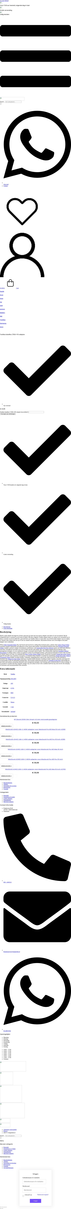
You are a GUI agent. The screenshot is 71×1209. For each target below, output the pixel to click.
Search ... (2, 101)
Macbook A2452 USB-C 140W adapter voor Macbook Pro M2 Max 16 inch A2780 (35, 769)
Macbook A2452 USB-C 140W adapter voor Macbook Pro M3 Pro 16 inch (35, 759)
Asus (1, 299)
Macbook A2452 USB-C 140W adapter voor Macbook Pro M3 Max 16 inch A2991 (35, 729)
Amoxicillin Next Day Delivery (45, 648)
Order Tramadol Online (10, 645)
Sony (1, 327)
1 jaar (12, 707)
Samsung (3, 323)
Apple (2, 291)
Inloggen (35, 1201)
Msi (1, 316)
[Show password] (42, 1190)
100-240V (13, 679)
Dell (1, 306)
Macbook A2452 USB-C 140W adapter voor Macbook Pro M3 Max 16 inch (35, 749)
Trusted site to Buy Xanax (63, 654)
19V (12, 683)
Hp (1, 302)
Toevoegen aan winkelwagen (8, 414)
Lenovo (2, 309)
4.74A (12, 688)
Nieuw (12, 702)
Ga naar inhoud (4, 0)
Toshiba (2, 320)
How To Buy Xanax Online (33, 654)
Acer (1, 295)
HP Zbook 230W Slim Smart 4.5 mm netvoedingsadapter (35, 719)
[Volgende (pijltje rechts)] (2, 1208)
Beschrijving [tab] (6, 627)
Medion (2, 313)
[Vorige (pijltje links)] (0, 1208)
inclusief (13, 711)
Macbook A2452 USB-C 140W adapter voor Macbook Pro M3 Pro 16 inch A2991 (35, 739)
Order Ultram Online (63, 645)
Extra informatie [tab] (7, 628)
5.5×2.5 (13, 697)
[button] (6, 726)
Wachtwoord (26, 1186)
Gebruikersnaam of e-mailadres (31, 1177)
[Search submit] (0, 104)
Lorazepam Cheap (5, 657)
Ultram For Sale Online (14, 659)
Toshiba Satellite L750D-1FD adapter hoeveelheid (14, 412)
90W (12, 693)
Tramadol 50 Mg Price (55, 660)
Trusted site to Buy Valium (63, 655)
